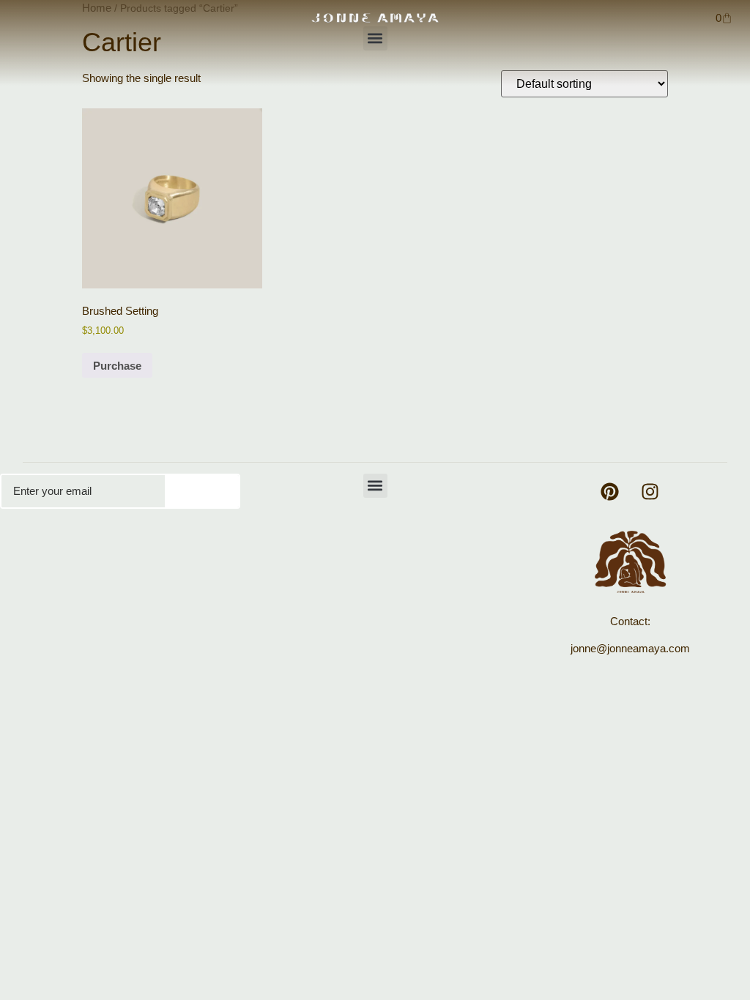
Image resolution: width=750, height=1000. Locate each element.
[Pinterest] (610, 492)
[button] (375, 38)
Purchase (117, 365)
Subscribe (202, 491)
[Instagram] (650, 492)
